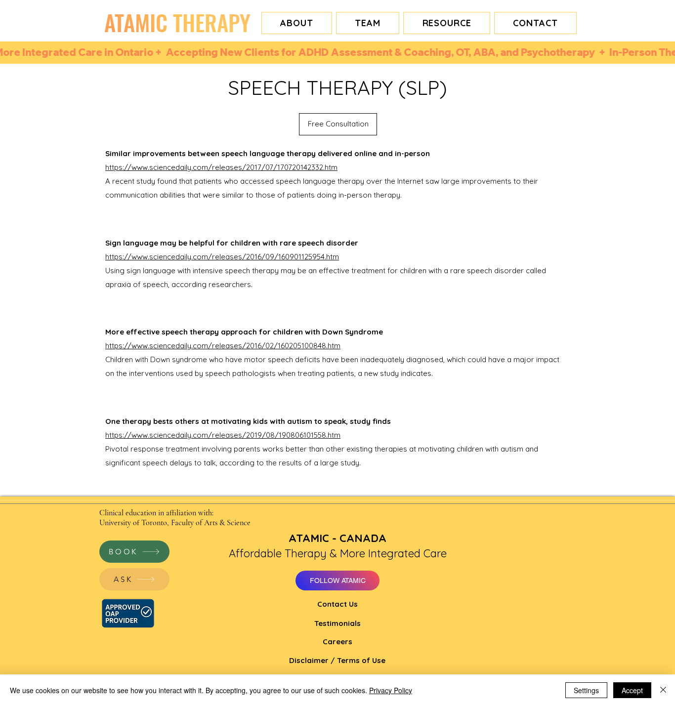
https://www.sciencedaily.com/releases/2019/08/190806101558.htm (222, 435)
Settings (586, 690)
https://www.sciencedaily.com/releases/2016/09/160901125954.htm (222, 256)
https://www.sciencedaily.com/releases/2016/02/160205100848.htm (222, 345)
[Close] (663, 690)
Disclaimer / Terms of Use (337, 660)
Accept (632, 690)
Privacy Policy (390, 690)
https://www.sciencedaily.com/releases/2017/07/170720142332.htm (221, 167)
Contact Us (337, 604)
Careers (337, 641)
